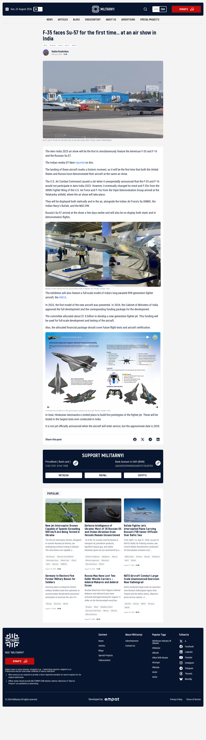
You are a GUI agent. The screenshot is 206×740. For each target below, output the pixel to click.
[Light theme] (36, 9)
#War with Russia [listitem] (160, 657)
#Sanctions (105, 560)
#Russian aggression (92, 560)
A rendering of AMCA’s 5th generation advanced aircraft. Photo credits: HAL (78, 411)
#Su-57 (67, 45)
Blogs (76, 19)
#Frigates (89, 607)
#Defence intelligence (93, 557)
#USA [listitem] (154, 677)
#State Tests (65, 560)
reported (80, 162)
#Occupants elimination (93, 611)
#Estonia (139, 557)
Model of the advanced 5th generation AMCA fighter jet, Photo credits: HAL (77, 289)
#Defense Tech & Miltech (65, 557)
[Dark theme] (40, 9)
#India (60, 45)
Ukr (156, 9)
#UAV (48, 564)
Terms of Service (193, 699)
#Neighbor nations (106, 607)
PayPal (103, 475)
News (50, 19)
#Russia (114, 557)
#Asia (45, 45)
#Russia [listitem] (155, 667)
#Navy (96, 607)
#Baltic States (129, 557)
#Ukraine (55, 564)
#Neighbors (105, 557)
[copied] (75, 463)
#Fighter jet (155, 557)
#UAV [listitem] (154, 672)
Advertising (128, 19)
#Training (151, 604)
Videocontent (93, 19)
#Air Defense (50, 557)
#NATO (143, 604)
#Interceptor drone (52, 560)
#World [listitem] (155, 653)
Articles (63, 19)
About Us (111, 19)
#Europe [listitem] (156, 662)
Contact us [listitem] (130, 645)
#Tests (74, 560)
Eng (163, 9)
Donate (183, 9)
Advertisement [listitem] (131, 641)
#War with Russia (91, 564)
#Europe (147, 557)
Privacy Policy (176, 699)
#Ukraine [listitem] (156, 648)
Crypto (142, 475)
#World (74, 45)
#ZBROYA (64, 564)
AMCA (62, 297)
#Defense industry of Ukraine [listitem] (161, 642)
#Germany (57, 604)
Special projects (149, 19)
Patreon (64, 475)
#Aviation (53, 45)
